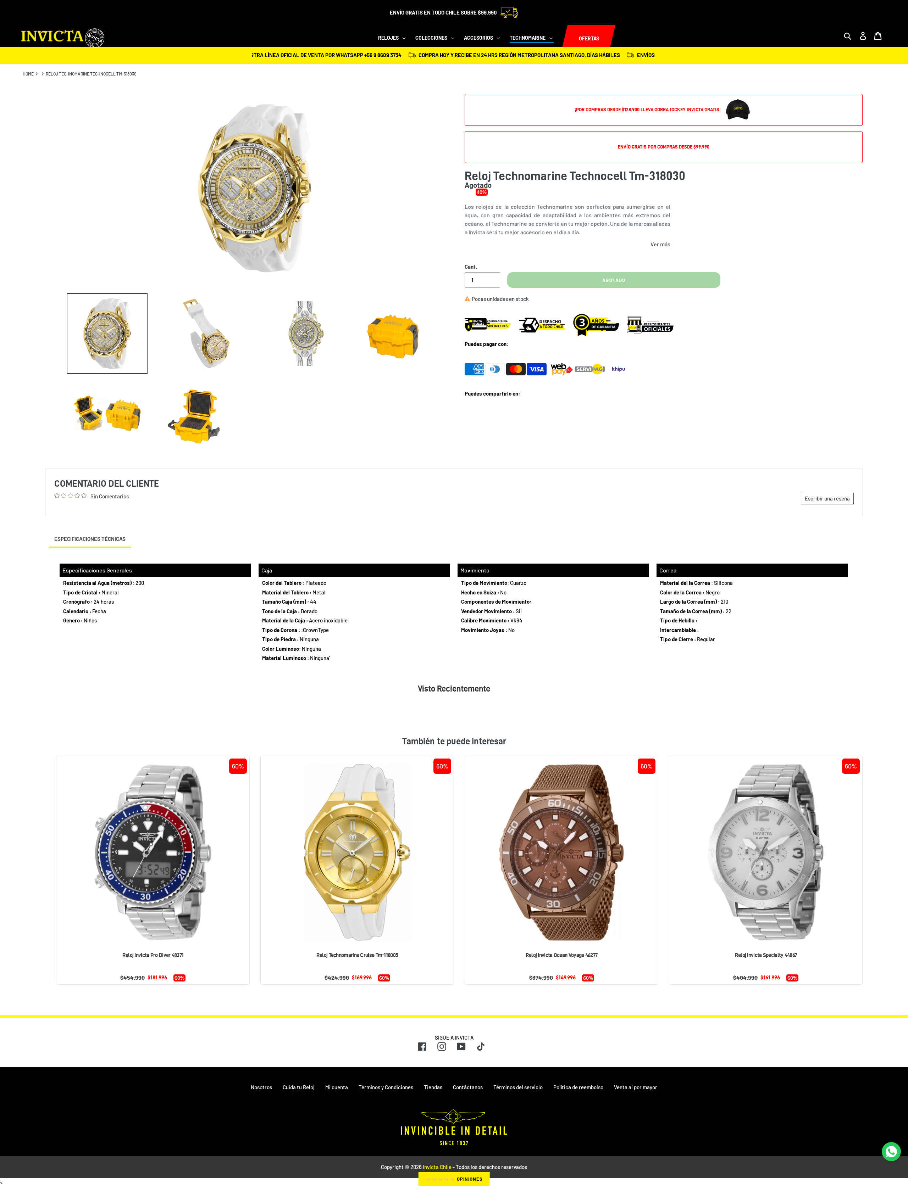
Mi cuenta (336, 1087)
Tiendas (433, 1087)
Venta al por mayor (635, 1087)
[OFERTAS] (562, 36)
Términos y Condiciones (386, 1087)
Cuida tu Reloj (299, 1087)
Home (28, 73)
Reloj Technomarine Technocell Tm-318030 (91, 73)
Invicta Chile (437, 1167)
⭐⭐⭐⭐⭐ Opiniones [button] (454, 1179)
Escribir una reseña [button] (827, 498)
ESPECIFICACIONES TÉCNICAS (90, 539)
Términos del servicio (518, 1087)
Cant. (471, 266)
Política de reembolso (578, 1087)
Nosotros (261, 1087)
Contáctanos (468, 1087)
